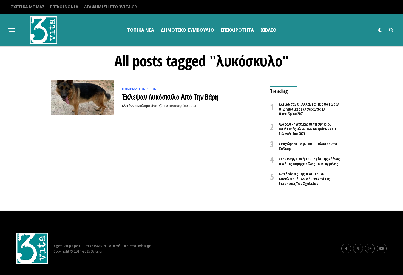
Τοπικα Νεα (140, 30)
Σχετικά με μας (28, 6)
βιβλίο (268, 30)
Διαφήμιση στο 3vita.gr (110, 6)
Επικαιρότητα (237, 30)
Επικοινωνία (64, 6)
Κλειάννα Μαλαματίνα (139, 105)
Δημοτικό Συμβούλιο (187, 30)
